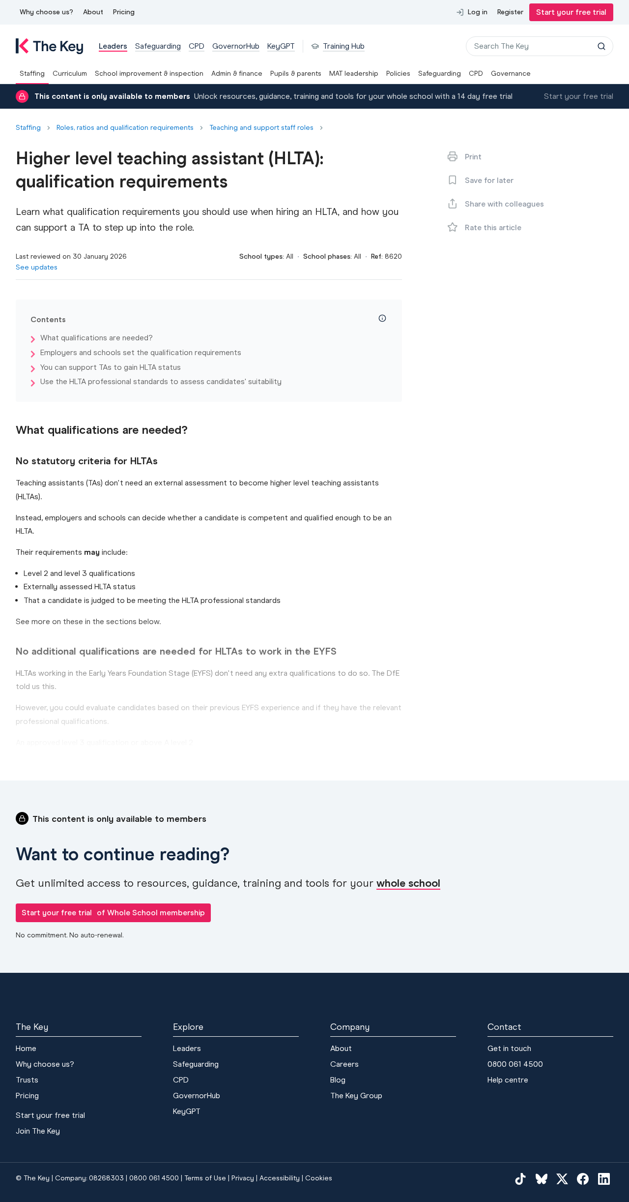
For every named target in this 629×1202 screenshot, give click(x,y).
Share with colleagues (504, 204)
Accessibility (279, 1178)
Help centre (507, 1079)
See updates (36, 267)
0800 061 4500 (515, 1064)
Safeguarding (439, 73)
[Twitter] (562, 1178)
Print (473, 156)
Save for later (489, 180)
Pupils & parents (295, 73)
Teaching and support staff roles (261, 127)
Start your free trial (571, 12)
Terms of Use (205, 1178)
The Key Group (356, 1095)
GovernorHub (196, 1095)
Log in (477, 12)
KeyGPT (186, 1111)
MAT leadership (353, 73)
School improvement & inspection (149, 73)
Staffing (32, 73)
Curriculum (70, 73)
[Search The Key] (601, 46)
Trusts (27, 1079)
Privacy (242, 1178)
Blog (337, 1079)
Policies (398, 73)
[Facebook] (582, 1178)
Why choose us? (46, 12)
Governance (511, 73)
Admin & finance (236, 73)
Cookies (318, 1178)
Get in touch (509, 1048)
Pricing (124, 12)
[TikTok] (520, 1178)
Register (510, 12)
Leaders (187, 1048)
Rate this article (493, 227)
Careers (344, 1064)
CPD (476, 73)
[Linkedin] (604, 1178)
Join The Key (38, 1131)
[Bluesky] (541, 1178)
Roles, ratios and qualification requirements (125, 127)
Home (26, 1048)
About (93, 12)
